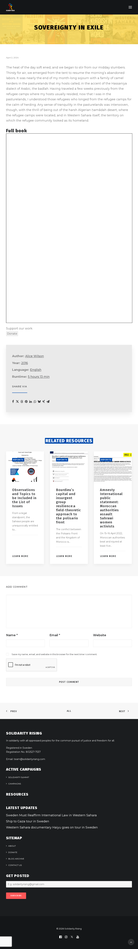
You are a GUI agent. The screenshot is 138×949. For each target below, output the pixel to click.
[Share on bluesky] (39, 401)
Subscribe (16, 896)
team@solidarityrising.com (29, 759)
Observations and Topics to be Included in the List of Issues (24, 498)
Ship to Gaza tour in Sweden (27, 821)
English (35, 370)
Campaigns (14, 783)
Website (99, 635)
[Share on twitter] (17, 401)
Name (12, 635)
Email (54, 635)
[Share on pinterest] (26, 401)
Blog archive (16, 858)
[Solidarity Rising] (10, 7)
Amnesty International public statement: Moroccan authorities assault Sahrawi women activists (111, 508)
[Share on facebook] (13, 401)
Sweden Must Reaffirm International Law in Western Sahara (51, 815)
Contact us (15, 865)
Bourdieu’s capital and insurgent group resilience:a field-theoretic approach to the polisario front (68, 506)
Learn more (20, 556)
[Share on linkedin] (30, 401)
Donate (12, 852)
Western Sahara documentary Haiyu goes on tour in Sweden (52, 827)
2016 (24, 363)
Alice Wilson (34, 356)
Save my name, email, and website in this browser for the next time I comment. (54, 654)
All (69, 711)
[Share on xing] (44, 401)
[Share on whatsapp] (35, 401)
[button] (130, 7)
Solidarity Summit (18, 777)
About (12, 846)
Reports (18, 459)
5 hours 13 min (39, 377)
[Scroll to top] (131, 942)
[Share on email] (48, 401)
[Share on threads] (22, 401)
